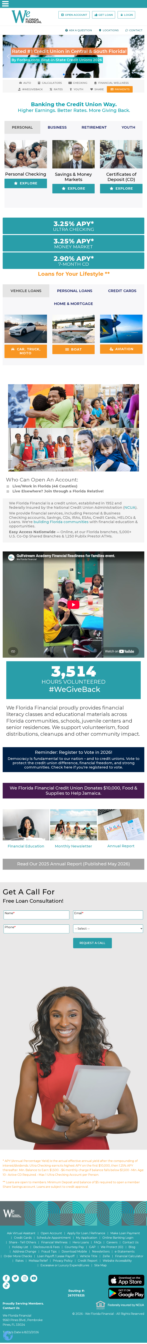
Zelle (106, 1256)
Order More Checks (18, 1256)
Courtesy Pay (74, 1247)
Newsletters (101, 1251)
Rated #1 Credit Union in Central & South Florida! (69, 51)
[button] (73, 56)
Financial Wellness (113, 82)
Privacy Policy (63, 1260)
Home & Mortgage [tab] (73, 304)
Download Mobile (74, 1251)
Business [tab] (57, 127)
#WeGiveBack (32, 89)
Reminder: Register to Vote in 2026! (73, 752)
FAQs (97, 1242)
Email (78, 913)
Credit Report (88, 1260)
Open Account (75, 15)
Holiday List (20, 1247)
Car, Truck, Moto (28, 351)
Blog (132, 1247)
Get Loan (105, 15)
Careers (111, 1242)
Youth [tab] (128, 127)
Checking (79, 82)
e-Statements (124, 1251)
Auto (27, 82)
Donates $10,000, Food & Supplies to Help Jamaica (91, 790)
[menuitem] (78, 30)
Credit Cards (23, 1237)
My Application (86, 1237)
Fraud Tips (48, 1251)
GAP (92, 1247)
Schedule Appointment (54, 1237)
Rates (58, 89)
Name (10, 913)
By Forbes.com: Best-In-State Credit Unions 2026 (56, 60)
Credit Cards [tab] (122, 291)
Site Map (100, 1265)
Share (99, 89)
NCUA (129, 507)
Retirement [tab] (94, 127)
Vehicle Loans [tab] (26, 291)
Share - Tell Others (22, 1242)
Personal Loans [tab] (74, 291)
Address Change (24, 1251)
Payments (122, 89)
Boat (76, 349)
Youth (78, 89)
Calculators (51, 82)
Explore (28, 183)
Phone (10, 927)
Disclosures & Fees (46, 1247)
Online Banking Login (117, 1237)
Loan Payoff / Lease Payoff (56, 1256)
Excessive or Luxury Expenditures (65, 1265)
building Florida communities (61, 522)
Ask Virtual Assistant (21, 1233)
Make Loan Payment (125, 1233)
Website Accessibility (117, 1260)
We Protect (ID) (112, 1247)
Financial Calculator (129, 1256)
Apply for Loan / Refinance (86, 1233)
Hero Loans (81, 1242)
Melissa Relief (38, 1260)
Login (128, 15)
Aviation (123, 349)
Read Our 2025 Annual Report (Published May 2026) (73, 863)
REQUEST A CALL (92, 943)
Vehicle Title (88, 1256)
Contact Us (130, 1242)
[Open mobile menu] (4, 4)
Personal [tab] (22, 127)
